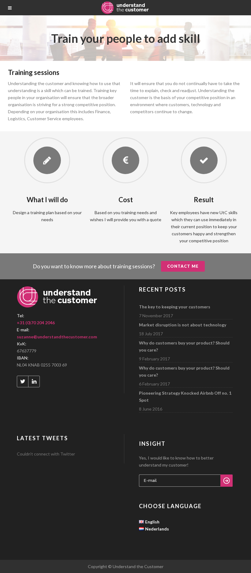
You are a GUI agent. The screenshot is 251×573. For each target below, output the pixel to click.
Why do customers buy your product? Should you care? (184, 346)
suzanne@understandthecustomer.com (57, 336)
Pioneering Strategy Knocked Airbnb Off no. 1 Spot (185, 396)
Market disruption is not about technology (182, 324)
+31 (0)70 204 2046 (36, 322)
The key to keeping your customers (174, 306)
